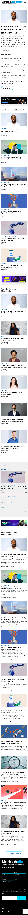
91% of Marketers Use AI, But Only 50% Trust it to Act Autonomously (13, 773)
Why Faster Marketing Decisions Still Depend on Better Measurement (12, 742)
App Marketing (5, 155)
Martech (3, 263)
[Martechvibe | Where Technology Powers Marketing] (8, 2)
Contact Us (16, 874)
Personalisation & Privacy (8, 236)
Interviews (4, 128)
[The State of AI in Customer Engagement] (14, 279)
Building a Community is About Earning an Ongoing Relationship (13, 339)
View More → (7, 88)
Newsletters (4, 879)
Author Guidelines (6, 881)
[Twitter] (3, 911)
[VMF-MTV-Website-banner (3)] (14, 523)
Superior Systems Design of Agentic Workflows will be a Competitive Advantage (14, 366)
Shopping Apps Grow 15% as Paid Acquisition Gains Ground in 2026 (11, 158)
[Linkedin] (6, 911)
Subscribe (19, 2)
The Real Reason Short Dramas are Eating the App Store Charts (13, 185)
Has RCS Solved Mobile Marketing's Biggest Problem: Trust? (11, 212)
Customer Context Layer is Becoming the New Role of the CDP (14, 29)
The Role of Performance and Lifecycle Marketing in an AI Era (12, 239)
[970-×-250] (14, 100)
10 (24, 472)
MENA (2, 336)
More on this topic (14, 496)
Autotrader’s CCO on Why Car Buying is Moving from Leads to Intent (13, 447)
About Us (16, 872)
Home (3, 872)
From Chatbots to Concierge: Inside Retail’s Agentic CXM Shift (11, 266)
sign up (23, 898)
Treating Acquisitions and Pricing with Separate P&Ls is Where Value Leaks (12, 420)
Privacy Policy (17, 879)
